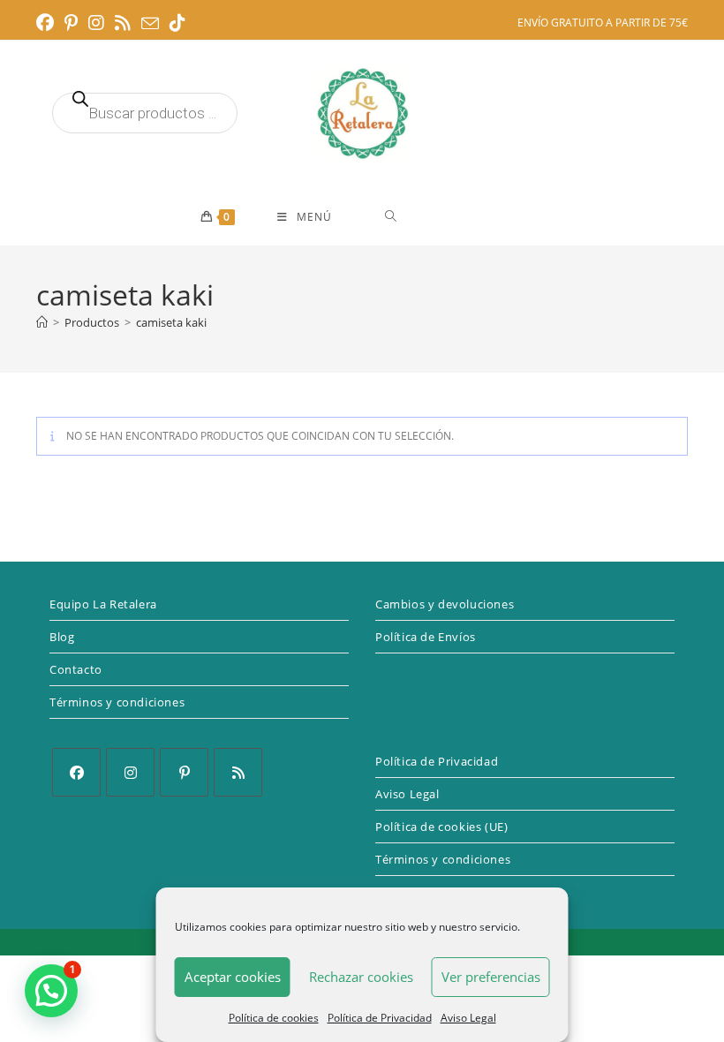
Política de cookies (274, 1017)
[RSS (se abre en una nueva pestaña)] (122, 23)
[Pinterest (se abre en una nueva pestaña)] (71, 23)
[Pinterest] (184, 772)
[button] (51, 990)
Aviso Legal (468, 1017)
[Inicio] (42, 322)
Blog (61, 637)
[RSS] (238, 772)
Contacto (75, 669)
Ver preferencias (490, 976)
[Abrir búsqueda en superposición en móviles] (144, 113)
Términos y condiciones (117, 702)
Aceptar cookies (233, 976)
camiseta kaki (171, 322)
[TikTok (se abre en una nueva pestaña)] (177, 23)
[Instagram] (130, 772)
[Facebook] (76, 772)
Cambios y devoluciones (444, 604)
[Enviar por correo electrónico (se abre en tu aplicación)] (150, 24)
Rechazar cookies (361, 976)
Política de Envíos (425, 637)
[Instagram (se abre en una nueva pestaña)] (96, 23)
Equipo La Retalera (103, 604)
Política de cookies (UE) (441, 826)
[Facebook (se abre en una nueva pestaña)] (47, 23)
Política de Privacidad (380, 1017)
